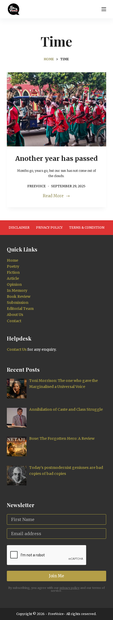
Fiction (13, 272)
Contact (14, 321)
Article (13, 278)
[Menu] (103, 9)
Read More (53, 196)
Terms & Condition (86, 227)
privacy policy (69, 588)
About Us (15, 314)
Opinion (14, 284)
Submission (17, 302)
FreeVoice (55, 614)
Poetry (13, 266)
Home (12, 260)
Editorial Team (20, 308)
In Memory (17, 290)
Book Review (18, 296)
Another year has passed (56, 158)
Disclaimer (19, 227)
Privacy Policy (49, 227)
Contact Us (17, 349)
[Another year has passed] (56, 109)
